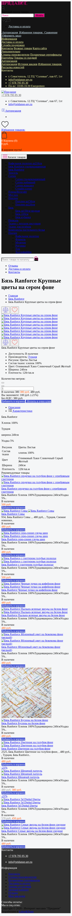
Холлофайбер (23, 252)
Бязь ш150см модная (27, 210)
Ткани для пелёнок (19, 226)
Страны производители (15, 54)
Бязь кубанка (23, 217)
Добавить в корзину (13, 507)
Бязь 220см (21, 214)
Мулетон (20, 242)
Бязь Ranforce (16, 169)
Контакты (7, 48)
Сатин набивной (25, 182)
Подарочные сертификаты (46, 54)
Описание (14, 407)
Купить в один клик (38, 401)
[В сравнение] (5, 310)
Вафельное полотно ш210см (25, 163)
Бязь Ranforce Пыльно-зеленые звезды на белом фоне (33, 615)
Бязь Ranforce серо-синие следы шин (23, 539)
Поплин (13, 198)
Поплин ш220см (25, 204)
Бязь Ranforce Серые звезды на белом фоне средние (32, 830)
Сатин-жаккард (24, 185)
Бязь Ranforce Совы (13, 513)
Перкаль (13, 220)
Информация (9, 38)
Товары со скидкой (25, 57)
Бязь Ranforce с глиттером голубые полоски (27, 564)
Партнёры (7, 57)
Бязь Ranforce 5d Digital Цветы (19, 805)
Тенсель (13, 172)
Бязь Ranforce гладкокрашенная (27, 166)
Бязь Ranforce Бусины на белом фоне (23, 723)
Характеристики (22, 410)
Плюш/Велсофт (17, 191)
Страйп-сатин (23, 188)
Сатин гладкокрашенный (30, 179)
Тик (17, 248)
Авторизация (9, 60)
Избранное (50, 64)
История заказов (27, 64)
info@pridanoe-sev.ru (20, 79)
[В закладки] (14, 310)
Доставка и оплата (19, 26)
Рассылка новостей (12, 67)
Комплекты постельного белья (26, 229)
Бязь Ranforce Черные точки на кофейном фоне (29, 589)
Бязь (10, 207)
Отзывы (13, 265)
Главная (13, 295)
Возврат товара (23, 48)
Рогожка (20, 245)
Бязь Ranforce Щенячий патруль (20, 777)
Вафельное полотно (27, 236)
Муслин (13, 195)
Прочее (12, 233)
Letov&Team (26, 911)
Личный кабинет (18, 889)
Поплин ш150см (25, 201)
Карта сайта (40, 48)
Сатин (12, 176)
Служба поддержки (13, 45)
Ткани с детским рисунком (24, 223)
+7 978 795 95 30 (18, 82)
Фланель (20, 239)
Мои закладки (16, 896)
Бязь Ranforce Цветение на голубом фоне (25, 748)
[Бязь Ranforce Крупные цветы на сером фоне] (29, 315)
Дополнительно (10, 51)
